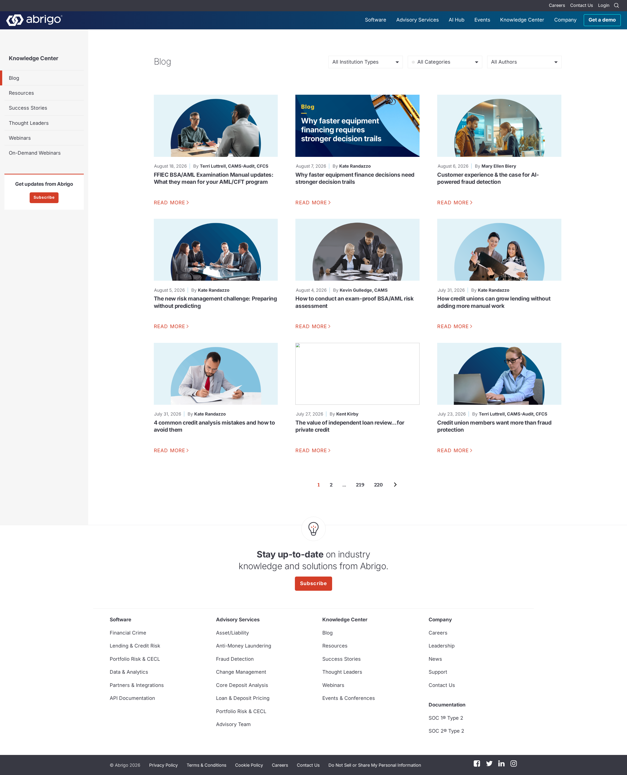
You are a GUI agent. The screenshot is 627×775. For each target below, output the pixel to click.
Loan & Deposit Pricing (242, 698)
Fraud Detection (235, 659)
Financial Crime (128, 633)
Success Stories (28, 108)
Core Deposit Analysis (242, 685)
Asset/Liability (232, 633)
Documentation (447, 705)
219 (360, 485)
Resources (21, 93)
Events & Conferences (348, 698)
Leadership (442, 646)
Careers (557, 5)
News (435, 659)
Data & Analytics (129, 672)
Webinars (20, 138)
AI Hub (456, 20)
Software (375, 20)
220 (378, 485)
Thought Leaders (29, 123)
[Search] (616, 5)
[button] (374, 765)
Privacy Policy (163, 765)
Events (482, 20)
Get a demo (602, 20)
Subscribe (44, 197)
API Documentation (132, 698)
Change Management (241, 672)
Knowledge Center (522, 20)
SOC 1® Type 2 (446, 718)
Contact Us (581, 5)
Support (438, 672)
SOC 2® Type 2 (446, 731)
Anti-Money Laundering (243, 646)
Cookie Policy (249, 765)
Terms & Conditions (206, 765)
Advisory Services (417, 20)
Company (565, 20)
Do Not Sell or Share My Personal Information (374, 765)
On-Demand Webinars (35, 153)
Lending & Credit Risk (135, 646)
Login (603, 5)
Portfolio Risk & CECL (135, 659)
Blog (14, 78)
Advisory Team (233, 724)
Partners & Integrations (137, 685)
